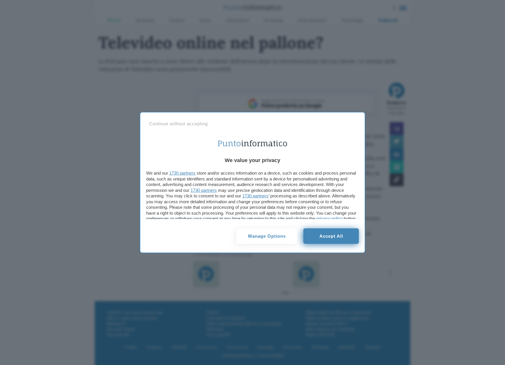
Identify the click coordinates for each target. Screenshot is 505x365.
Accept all (331, 236)
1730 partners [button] (182, 173)
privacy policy (329, 218)
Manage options (267, 236)
